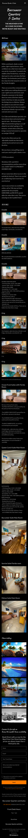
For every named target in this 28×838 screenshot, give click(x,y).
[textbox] (14, 748)
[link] (10, 3)
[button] (25, 3)
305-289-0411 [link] (7, 804)
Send (14, 782)
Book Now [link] (14, 819)
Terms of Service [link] (16, 788)
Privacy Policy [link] (8, 788)
